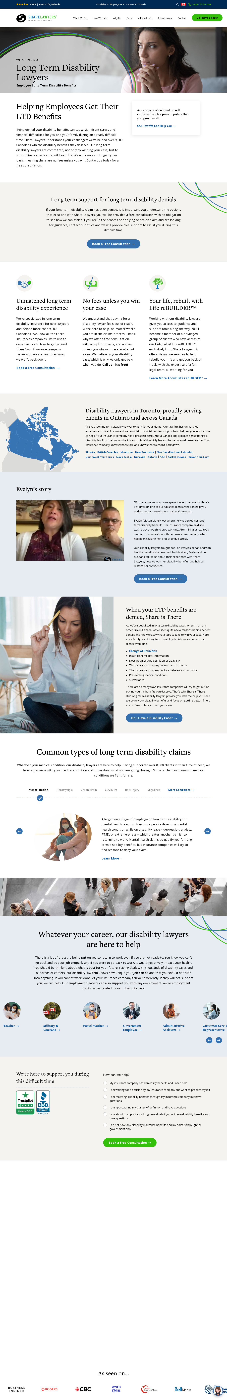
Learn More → (112, 858)
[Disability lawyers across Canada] (183, 4)
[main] (113, 698)
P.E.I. (162, 457)
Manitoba (126, 452)
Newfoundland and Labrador (175, 452)
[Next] (207, 831)
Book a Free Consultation (111, 244)
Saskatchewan (177, 457)
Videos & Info (145, 18)
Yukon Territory (198, 457)
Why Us (117, 18)
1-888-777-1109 (201, 4)
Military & (50, 1028)
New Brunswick (144, 452)
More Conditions (179, 790)
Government (132, 1028)
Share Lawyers (26, 22)
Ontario (152, 457)
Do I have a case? (207, 17)
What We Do (80, 18)
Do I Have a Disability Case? (152, 718)
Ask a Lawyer (165, 18)
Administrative (174, 1028)
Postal (93, 1026)
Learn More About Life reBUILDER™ (176, 378)
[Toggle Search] (177, 4)
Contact (182, 18)
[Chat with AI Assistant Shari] (218, 1391)
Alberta (90, 452)
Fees (129, 18)
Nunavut (139, 457)
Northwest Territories (99, 457)
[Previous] (19, 831)
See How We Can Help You (154, 126)
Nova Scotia (124, 457)
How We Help (100, 18)
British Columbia (107, 452)
